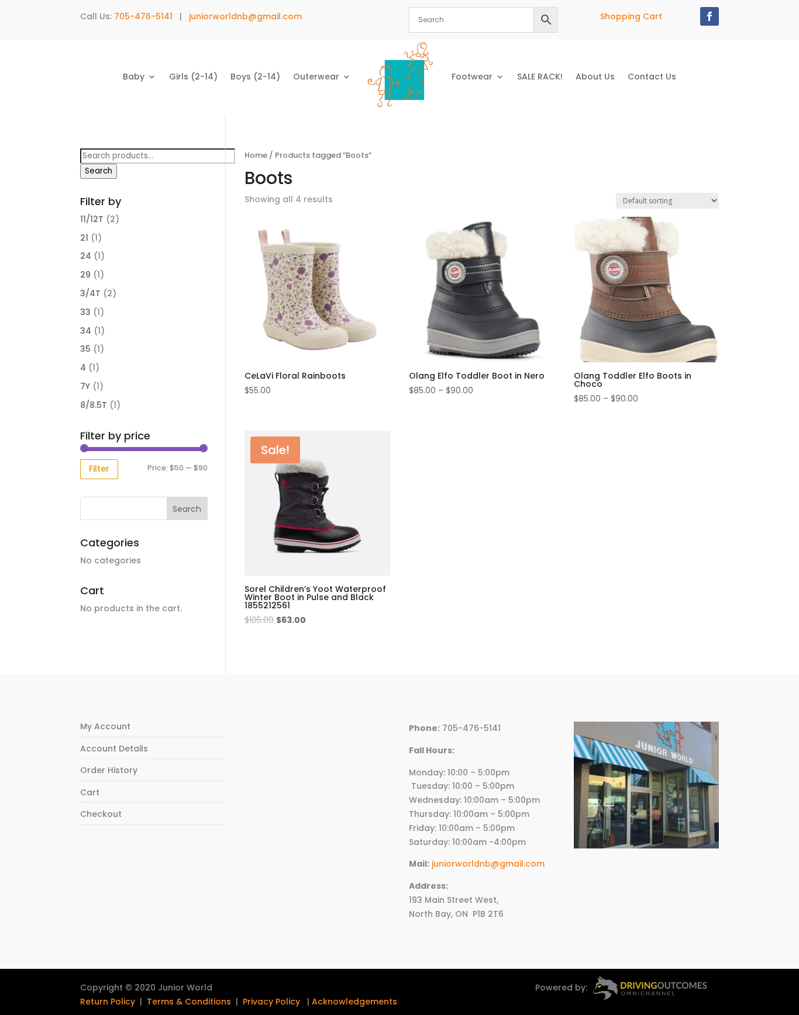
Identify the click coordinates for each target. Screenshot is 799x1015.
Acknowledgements (354, 1001)
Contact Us (652, 76)
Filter (99, 468)
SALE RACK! (540, 76)
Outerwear (316, 76)
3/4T (90, 293)
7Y (85, 386)
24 (85, 256)
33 (85, 312)
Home (255, 155)
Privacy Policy (271, 1001)
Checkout (101, 814)
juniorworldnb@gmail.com (245, 16)
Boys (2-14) (255, 76)
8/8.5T (93, 405)
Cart (89, 792)
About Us (595, 76)
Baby (133, 76)
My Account (105, 726)
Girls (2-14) (193, 76)
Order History (108, 770)
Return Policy (107, 1001)
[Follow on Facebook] (709, 16)
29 (85, 274)
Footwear (472, 76)
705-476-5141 (143, 16)
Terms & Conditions (189, 1001)
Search (98, 170)
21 (84, 238)
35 (85, 349)
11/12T (92, 219)
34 (85, 331)
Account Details (114, 748)
